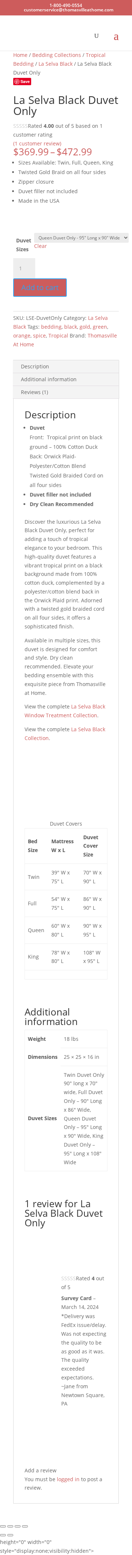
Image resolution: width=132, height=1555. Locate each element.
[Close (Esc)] (25, 1526)
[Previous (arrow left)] (3, 1535)
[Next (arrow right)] (10, 1535)
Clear (40, 245)
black (70, 326)
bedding (51, 326)
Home (20, 54)
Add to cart (40, 287)
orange (21, 335)
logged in (68, 1479)
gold (85, 326)
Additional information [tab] (49, 379)
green (100, 326)
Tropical (58, 335)
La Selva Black (55, 63)
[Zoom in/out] (3, 1526)
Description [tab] (35, 366)
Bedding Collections (56, 54)
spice (39, 335)
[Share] (18, 1526)
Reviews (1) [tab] (34, 392)
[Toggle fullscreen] (10, 1526)
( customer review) (37, 143)
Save (25, 81)
